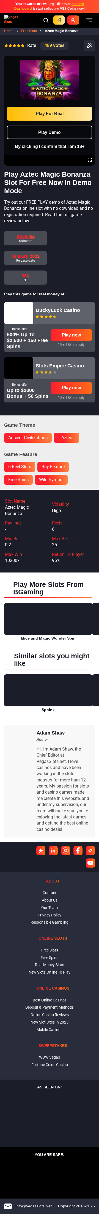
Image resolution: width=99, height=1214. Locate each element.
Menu (89, 20)
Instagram (65, 850)
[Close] (89, 59)
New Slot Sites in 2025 (49, 1022)
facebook (77, 850)
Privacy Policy (49, 915)
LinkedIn (53, 850)
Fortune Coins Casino (49, 1064)
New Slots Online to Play (49, 972)
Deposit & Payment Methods (49, 1007)
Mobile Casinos (49, 1029)
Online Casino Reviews (50, 1014)
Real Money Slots (49, 965)
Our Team (49, 907)
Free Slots (49, 950)
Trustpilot (40, 850)
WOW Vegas (49, 1057)
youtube (90, 863)
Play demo (49, 132)
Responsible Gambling (49, 922)
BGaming (25, 236)
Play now (71, 335)
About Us (49, 900)
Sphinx (48, 709)
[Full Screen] (90, 160)
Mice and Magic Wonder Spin (48, 638)
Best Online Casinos (50, 1000)
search (45, 20)
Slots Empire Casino (60, 366)
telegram (90, 850)
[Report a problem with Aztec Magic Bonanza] (89, 45)
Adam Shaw (51, 733)
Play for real (50, 113)
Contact (49, 892)
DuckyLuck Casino (58, 310)
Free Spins (49, 957)
